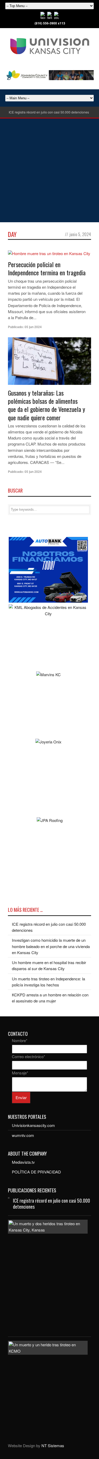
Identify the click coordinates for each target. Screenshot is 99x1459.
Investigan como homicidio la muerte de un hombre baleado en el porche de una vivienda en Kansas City (51, 946)
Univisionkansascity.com (33, 1125)
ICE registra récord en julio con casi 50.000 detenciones (49, 112)
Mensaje (20, 1072)
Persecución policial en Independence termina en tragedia (47, 268)
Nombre (19, 1040)
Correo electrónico (28, 1056)
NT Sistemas (52, 1445)
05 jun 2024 (33, 326)
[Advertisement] (49, 170)
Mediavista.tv (23, 1162)
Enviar (21, 1097)
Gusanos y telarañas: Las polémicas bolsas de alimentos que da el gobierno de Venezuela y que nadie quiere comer (46, 405)
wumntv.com (23, 1135)
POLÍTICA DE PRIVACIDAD (36, 1172)
